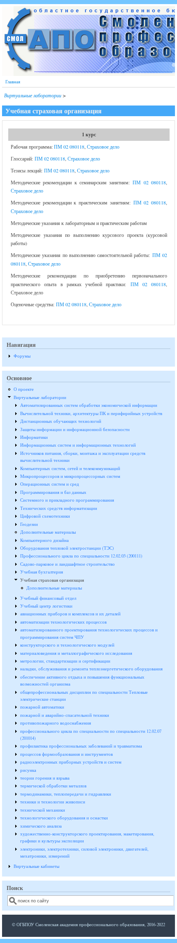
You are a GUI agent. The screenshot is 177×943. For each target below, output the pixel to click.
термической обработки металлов (53, 786)
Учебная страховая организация (52, 580)
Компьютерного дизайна (44, 540)
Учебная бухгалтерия (41, 572)
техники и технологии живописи (52, 802)
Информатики (34, 437)
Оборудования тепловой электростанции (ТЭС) (67, 548)
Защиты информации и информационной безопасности (75, 429)
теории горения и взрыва (45, 778)
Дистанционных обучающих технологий (60, 421)
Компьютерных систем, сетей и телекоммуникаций (70, 468)
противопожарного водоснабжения (55, 723)
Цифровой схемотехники (45, 516)
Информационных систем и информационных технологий (78, 445)
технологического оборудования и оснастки (64, 818)
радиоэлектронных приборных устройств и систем (70, 762)
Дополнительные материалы (48, 532)
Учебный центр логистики (46, 606)
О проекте (24, 389)
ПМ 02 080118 (69, 146)
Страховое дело (103, 146)
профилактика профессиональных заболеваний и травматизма (81, 746)
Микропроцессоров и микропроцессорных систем (70, 476)
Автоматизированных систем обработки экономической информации (88, 405)
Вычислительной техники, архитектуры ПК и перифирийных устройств (91, 413)
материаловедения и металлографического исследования (76, 653)
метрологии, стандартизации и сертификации (65, 661)
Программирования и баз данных (53, 492)
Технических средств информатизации (58, 508)
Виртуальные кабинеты (36, 866)
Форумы (22, 356)
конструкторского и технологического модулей (67, 645)
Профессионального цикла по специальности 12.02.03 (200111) (81, 556)
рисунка (28, 770)
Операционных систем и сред (49, 484)
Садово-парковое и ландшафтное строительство (67, 564)
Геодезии (29, 524)
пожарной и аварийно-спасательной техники (64, 715)
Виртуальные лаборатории (32, 95)
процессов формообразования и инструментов (66, 754)
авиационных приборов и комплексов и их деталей (70, 614)
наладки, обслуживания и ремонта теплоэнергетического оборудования (91, 669)
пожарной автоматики (42, 707)
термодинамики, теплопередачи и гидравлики (65, 794)
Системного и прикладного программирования (67, 500)
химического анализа (41, 826)
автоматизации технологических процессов (63, 622)
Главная (12, 82)
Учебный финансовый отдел (48, 598)
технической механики (42, 810)
